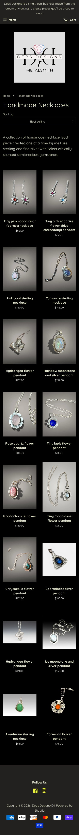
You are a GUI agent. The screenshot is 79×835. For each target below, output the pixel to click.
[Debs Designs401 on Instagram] (44, 791)
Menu (12, 20)
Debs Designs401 (43, 805)
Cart (72, 20)
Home (6, 95)
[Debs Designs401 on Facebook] (35, 791)
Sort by (8, 114)
